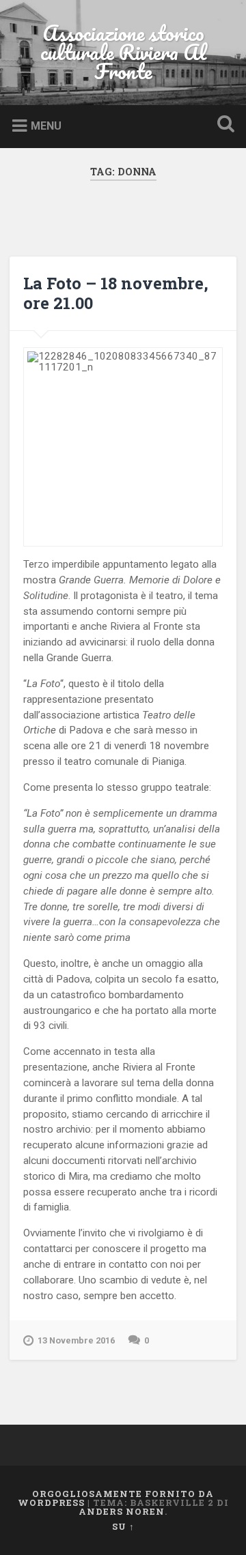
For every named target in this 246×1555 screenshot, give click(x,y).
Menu (46, 125)
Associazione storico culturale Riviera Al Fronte (123, 52)
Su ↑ (123, 1526)
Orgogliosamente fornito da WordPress (116, 1498)
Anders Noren (122, 1511)
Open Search (223, 125)
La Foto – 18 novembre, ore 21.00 (115, 293)
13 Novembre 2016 (76, 1340)
